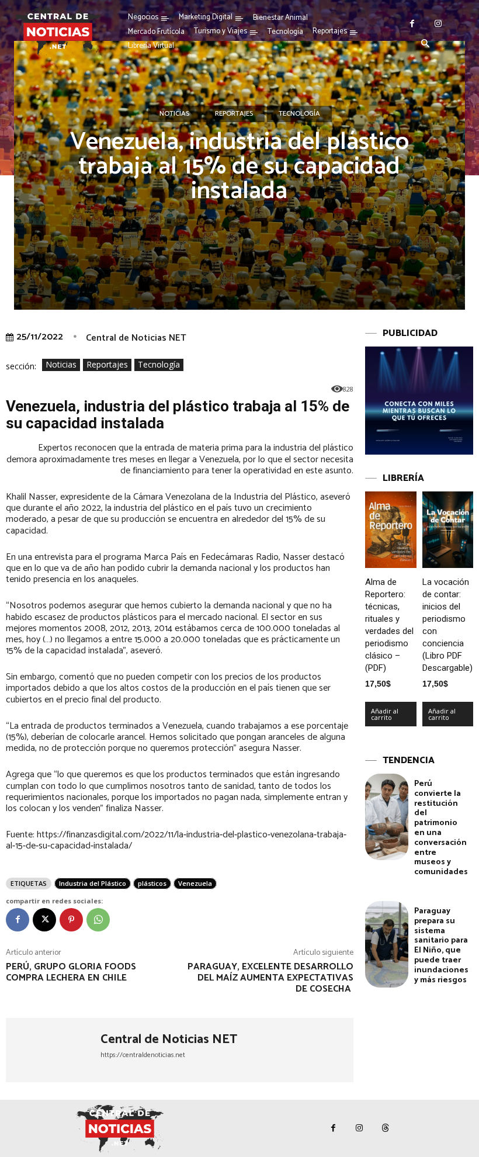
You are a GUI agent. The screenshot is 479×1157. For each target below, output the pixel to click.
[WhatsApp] (98, 919)
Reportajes (234, 113)
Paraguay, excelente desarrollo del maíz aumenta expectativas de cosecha (270, 978)
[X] (44, 919)
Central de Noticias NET (136, 338)
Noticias (174, 113)
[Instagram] (438, 23)
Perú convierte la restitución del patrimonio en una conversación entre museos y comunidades (441, 828)
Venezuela (195, 883)
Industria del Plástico (92, 883)
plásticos (152, 883)
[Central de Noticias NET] (53, 1050)
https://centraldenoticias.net (142, 1055)
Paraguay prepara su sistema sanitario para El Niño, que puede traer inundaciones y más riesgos (441, 946)
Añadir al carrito (384, 714)
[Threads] (386, 1128)
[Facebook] (412, 23)
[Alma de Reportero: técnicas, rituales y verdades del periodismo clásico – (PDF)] (390, 529)
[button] (425, 44)
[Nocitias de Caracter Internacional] (58, 31)
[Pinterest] (71, 919)
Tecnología (299, 113)
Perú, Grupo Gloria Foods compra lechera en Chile (71, 972)
